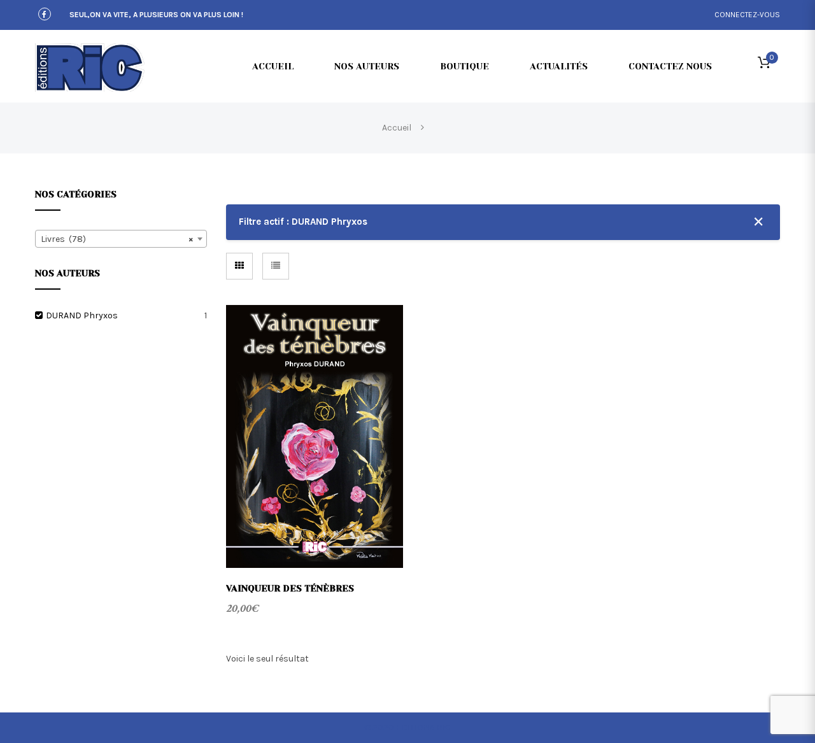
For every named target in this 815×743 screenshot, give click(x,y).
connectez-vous (747, 14)
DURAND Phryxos (82, 315)
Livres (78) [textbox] (117, 239)
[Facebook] (44, 15)
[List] (275, 266)
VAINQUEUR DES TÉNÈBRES (290, 588)
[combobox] (121, 239)
